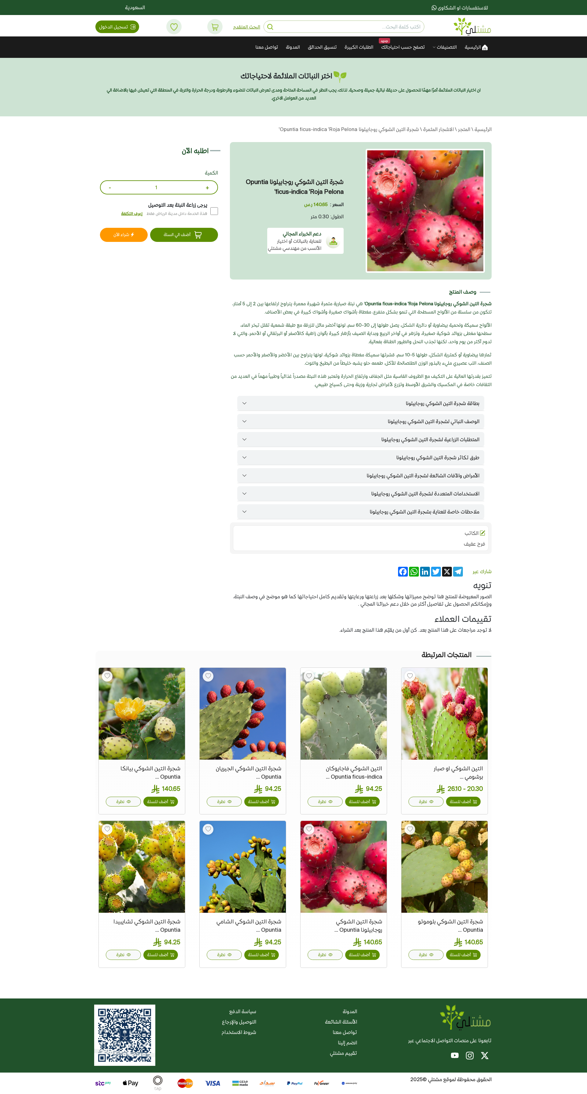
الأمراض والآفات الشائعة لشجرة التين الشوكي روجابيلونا (423, 475)
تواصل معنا (267, 47)
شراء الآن (121, 234)
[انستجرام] (470, 1056)
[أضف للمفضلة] (409, 676)
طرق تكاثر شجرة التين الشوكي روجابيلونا (437, 457)
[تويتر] (485, 1056)
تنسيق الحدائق (322, 47)
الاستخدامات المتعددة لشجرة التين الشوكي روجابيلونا (425, 493)
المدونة (293, 47)
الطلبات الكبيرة (359, 47)
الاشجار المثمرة (438, 129)
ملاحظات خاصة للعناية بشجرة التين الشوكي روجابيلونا (424, 511)
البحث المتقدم (246, 26)
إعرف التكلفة (131, 213)
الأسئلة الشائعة (341, 1021)
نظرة (423, 801)
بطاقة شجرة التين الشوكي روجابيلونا (442, 403)
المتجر (463, 129)
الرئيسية (473, 47)
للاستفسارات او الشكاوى (462, 7)
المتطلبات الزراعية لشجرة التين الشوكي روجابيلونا (430, 439)
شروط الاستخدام (239, 1032)
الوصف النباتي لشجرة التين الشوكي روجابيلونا (433, 421)
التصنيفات (446, 47)
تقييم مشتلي (343, 1053)
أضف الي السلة (177, 234)
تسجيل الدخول (114, 26)
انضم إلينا (347, 1042)
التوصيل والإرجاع (239, 1021)
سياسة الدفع (242, 1011)
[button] (215, 26)
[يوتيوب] (455, 1056)
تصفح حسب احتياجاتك (403, 47)
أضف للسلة (461, 801)
